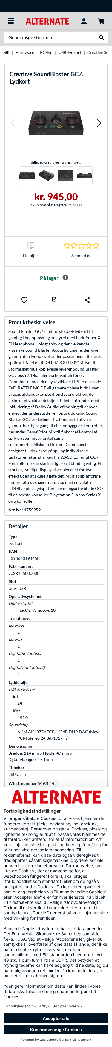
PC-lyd (46, 52)
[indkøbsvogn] (101, 21)
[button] (13, 123)
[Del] (87, 300)
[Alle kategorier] (10, 20)
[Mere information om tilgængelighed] (65, 277)
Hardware (24, 52)
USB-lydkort (70, 52)
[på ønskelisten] (24, 300)
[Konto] (84, 21)
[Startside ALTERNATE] (47, 20)
